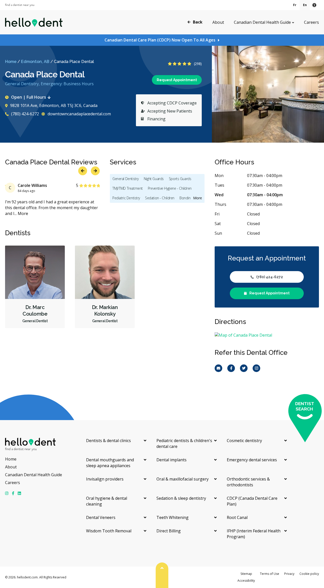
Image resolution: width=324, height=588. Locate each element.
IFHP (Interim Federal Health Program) (253, 533)
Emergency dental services (252, 460)
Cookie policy (309, 574)
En (305, 5)
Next (314, 133)
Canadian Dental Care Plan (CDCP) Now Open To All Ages (160, 40)
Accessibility (246, 580)
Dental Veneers (100, 517)
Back (197, 22)
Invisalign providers (105, 479)
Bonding (185, 197)
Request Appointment (177, 80)
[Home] (34, 22)
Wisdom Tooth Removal (108, 531)
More (23, 213)
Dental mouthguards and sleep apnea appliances (110, 462)
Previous (301, 133)
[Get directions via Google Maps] (267, 335)
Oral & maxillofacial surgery (182, 479)
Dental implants (171, 460)
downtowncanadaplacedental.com (79, 114)
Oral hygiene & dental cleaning (106, 501)
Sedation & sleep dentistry (181, 498)
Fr (294, 5)
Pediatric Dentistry (126, 197)
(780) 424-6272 (24, 114)
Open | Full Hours (28, 97)
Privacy (289, 574)
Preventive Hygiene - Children (170, 188)
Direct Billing (168, 531)
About (218, 22)
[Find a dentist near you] (19, 5)
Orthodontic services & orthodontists (248, 482)
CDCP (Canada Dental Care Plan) (252, 501)
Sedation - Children (159, 197)
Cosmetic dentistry (244, 440)
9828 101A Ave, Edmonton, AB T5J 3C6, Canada (53, 105)
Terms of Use (269, 574)
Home (10, 61)
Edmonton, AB (35, 61)
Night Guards (154, 178)
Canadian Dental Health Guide (262, 22)
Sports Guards (180, 178)
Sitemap (246, 574)
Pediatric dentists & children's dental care (184, 443)
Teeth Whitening (172, 517)
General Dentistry (125, 178)
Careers (311, 22)
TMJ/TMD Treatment (127, 188)
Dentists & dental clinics (108, 440)
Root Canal (237, 517)
